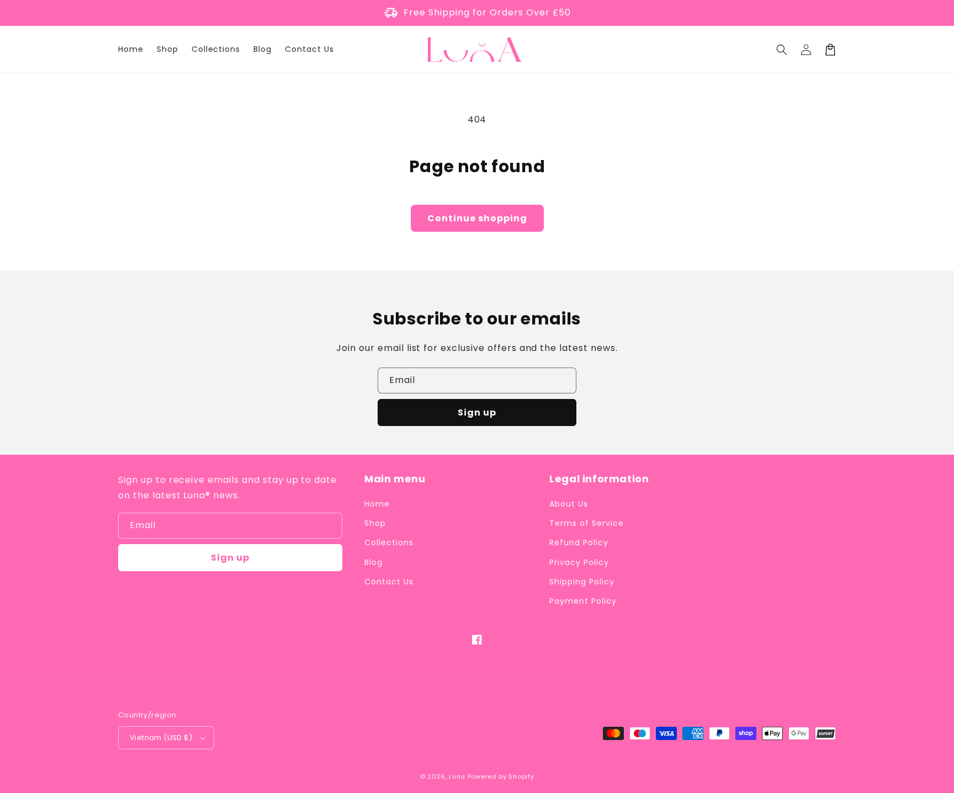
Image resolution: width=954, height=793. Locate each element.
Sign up (477, 412)
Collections (389, 542)
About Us (568, 503)
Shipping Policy (581, 581)
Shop (375, 523)
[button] (782, 50)
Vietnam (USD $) (161, 737)
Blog (373, 562)
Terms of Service (586, 523)
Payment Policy (582, 600)
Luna (457, 776)
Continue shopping (477, 218)
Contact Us (389, 581)
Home (377, 503)
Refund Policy (578, 542)
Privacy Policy (578, 562)
